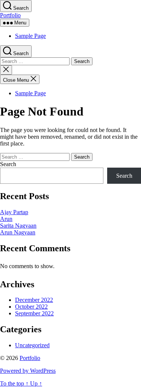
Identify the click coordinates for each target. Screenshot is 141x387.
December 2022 (34, 300)
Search (8, 164)
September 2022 (34, 313)
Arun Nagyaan (17, 232)
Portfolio (10, 15)
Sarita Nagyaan (18, 225)
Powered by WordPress (28, 371)
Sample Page (30, 36)
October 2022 (31, 306)
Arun (6, 219)
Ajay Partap (14, 212)
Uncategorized (32, 345)
